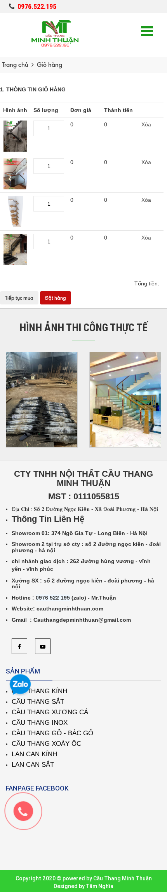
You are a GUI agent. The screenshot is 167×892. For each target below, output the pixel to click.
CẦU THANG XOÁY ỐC (46, 743)
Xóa (146, 124)
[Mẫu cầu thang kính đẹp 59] (15, 173)
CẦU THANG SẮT (38, 701)
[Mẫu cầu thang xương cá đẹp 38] (15, 211)
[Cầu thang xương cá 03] (15, 248)
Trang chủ (15, 64)
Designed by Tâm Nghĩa (83, 886)
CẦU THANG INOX (40, 722)
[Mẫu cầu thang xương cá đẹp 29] (15, 135)
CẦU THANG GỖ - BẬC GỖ (52, 733)
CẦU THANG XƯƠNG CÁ (50, 712)
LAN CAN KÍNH (34, 754)
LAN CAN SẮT (33, 764)
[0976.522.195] (27, 815)
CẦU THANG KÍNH (39, 691)
